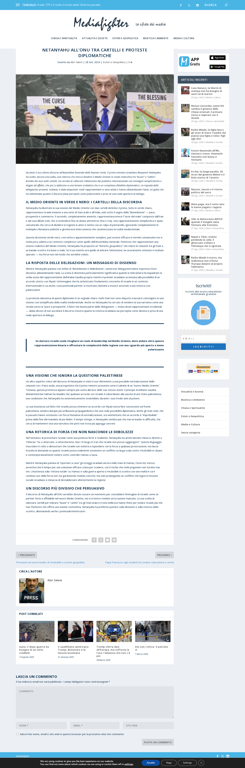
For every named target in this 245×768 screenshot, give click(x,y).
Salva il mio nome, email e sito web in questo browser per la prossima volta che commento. (72, 734)
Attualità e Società (95, 38)
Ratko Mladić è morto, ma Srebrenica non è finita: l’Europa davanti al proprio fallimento (206, 262)
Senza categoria (190, 432)
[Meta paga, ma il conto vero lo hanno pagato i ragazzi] (185, 206)
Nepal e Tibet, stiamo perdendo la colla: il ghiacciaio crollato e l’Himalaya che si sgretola (206, 241)
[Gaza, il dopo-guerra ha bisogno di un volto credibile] (36, 631)
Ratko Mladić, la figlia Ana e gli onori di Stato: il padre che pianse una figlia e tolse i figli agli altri (208, 134)
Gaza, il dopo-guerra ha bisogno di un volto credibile (34, 649)
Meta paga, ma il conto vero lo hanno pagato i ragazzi (207, 206)
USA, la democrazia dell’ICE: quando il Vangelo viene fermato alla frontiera (207, 222)
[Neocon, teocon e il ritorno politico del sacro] (185, 191)
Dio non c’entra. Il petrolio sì (151, 648)
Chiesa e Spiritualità (64, 38)
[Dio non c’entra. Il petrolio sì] (152, 631)
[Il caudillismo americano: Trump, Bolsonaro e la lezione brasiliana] (75, 631)
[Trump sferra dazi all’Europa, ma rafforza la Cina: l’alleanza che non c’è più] (114, 631)
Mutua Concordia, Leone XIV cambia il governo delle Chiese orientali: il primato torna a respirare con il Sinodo (207, 112)
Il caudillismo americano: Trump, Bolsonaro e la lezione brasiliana (73, 649)
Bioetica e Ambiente (155, 38)
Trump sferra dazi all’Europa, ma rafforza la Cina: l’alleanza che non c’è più (113, 651)
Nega (169, 762)
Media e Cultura (184, 38)
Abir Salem (76, 62)
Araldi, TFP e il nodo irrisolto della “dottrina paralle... (69, 5)
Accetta (151, 762)
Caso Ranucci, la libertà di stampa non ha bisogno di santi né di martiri (206, 91)
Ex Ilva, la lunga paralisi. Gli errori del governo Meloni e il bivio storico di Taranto (207, 174)
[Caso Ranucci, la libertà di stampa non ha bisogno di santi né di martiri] (185, 90)
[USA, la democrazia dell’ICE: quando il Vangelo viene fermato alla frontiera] (185, 221)
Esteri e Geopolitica (125, 38)
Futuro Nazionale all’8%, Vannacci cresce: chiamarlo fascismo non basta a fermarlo (207, 155)
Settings (187, 762)
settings (128, 764)
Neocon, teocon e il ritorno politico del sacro (206, 191)
